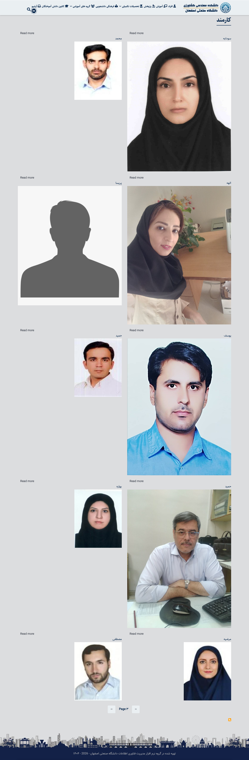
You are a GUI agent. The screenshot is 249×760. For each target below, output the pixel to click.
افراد (170, 6)
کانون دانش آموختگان (53, 6)
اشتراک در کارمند (229, 719)
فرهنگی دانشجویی (105, 6)
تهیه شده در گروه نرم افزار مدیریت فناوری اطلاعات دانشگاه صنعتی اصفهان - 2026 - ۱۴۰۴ (124, 753)
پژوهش (148, 6)
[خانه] (206, 7)
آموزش (160, 6)
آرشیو (35, 6)
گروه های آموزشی (81, 6)
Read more (27, 33)
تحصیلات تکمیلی (130, 6)
